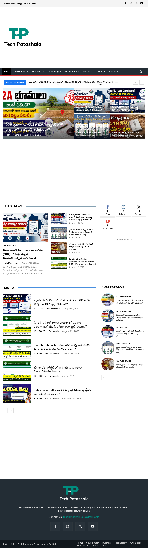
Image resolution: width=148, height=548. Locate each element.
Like (108, 206)
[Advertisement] (97, 37)
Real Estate (123, 344)
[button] (141, 71)
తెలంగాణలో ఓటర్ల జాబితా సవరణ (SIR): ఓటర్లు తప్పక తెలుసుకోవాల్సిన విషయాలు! (23, 254)
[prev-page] (5, 410)
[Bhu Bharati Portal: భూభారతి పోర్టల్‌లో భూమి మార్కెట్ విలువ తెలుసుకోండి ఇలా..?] (17, 349)
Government (12, 119)
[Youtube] (142, 3)
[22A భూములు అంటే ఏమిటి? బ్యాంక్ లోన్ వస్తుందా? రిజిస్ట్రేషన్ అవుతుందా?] (38, 113)
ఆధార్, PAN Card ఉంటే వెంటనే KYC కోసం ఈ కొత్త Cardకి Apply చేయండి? (80, 217)
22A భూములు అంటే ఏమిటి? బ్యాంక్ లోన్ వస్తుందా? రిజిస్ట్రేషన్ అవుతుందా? (130, 301)
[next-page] (11, 410)
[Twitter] (136, 3)
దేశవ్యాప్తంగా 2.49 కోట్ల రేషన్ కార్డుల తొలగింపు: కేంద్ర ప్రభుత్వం (81, 246)
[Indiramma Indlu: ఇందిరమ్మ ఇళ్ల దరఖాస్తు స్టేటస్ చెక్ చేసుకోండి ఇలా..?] (17, 393)
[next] (141, 82)
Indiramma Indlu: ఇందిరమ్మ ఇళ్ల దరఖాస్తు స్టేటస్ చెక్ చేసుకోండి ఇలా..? (63, 391)
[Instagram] (131, 3)
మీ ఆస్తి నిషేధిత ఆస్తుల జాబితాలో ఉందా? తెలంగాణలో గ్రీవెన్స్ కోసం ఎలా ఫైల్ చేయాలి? (82, 261)
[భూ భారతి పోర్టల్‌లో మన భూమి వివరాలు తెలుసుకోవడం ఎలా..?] (17, 371)
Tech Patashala (11, 263)
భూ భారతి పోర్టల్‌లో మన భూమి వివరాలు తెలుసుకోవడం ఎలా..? (58, 369)
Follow (123, 206)
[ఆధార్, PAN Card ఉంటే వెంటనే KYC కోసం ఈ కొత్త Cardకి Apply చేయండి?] (127, 100)
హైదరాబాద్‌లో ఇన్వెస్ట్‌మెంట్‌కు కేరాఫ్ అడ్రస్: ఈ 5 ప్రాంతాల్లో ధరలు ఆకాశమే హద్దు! (81, 231)
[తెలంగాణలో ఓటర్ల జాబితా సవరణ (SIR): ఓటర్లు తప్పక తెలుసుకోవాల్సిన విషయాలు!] (92, 100)
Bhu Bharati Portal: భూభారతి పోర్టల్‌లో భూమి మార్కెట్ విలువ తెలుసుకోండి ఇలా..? (62, 346)
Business (39, 309)
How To (38, 331)
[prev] (135, 82)
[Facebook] (125, 3)
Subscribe (108, 220)
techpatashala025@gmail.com (81, 516)
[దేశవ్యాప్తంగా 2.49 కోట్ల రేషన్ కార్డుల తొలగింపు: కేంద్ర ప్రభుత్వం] (127, 126)
